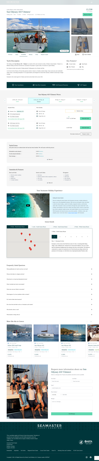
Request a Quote (44, 54)
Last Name (74, 378)
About (16, 54)
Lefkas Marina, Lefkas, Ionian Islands (15, 9)
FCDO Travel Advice (78, 450)
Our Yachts (23, 450)
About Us (54, 450)
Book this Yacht (85, 118)
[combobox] (55, 394)
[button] (19, 332)
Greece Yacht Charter (72, 212)
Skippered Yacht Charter (33, 450)
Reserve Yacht (87, 14)
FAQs (36, 54)
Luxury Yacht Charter (44, 450)
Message (53, 398)
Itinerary (30, 54)
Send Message (72, 413)
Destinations (9, 450)
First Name (53, 378)
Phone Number (54, 391)
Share (78, 54)
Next (94, 100)
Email (52, 385)
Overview (10, 54)
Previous (5, 100)
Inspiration (16, 450)
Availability (23, 54)
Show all (50, 159)
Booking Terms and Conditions (64, 450)
